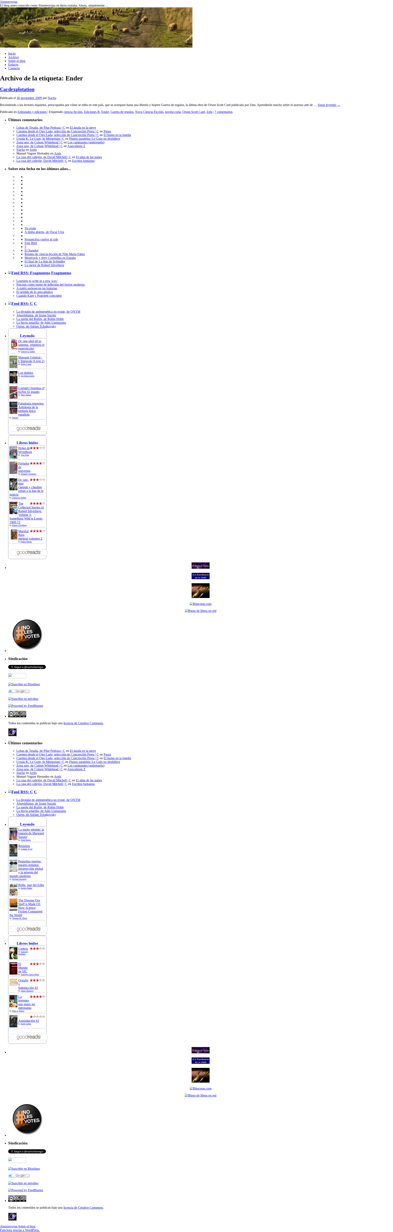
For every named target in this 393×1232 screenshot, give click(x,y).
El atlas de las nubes (89, 157)
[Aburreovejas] (24, 684)
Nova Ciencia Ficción (149, 112)
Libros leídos (27, 443)
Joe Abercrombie (27, 376)
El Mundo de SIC (23, 967)
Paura (107, 131)
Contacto (14, 68)
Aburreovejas (8, 1)
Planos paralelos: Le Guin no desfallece (94, 138)
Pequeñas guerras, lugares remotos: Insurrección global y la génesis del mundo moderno (26, 869)
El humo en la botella (117, 135)
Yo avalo (30, 228)
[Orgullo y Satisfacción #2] (14, 984)
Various (15, 417)
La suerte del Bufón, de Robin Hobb (40, 319)
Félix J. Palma (18, 1011)
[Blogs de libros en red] (200, 611)
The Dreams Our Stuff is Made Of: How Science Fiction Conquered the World (25, 908)
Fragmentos (61, 273)
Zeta (209, 112)
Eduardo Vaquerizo (28, 474)
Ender (105, 112)
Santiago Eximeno (23, 953)
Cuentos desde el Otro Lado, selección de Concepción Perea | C (57, 131)
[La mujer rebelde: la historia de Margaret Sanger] (14, 840)
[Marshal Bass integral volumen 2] (14, 538)
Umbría (23, 948)
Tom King (25, 455)
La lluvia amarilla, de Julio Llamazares (41, 322)
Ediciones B (92, 112)
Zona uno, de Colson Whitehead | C (39, 142)
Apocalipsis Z (76, 146)
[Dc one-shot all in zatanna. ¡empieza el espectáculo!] (14, 348)
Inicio (12, 53)
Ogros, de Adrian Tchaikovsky (36, 326)
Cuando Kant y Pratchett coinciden (39, 295)
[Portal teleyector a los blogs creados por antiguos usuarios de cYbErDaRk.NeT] (201, 597)
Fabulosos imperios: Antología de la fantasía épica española (31, 409)
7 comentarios (224, 112)
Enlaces (13, 64)
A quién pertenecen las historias (36, 288)
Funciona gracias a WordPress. (20, 1230)
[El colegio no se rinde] (201, 578)
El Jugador (31, 250)
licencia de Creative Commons (83, 723)
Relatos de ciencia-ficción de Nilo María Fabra (55, 254)
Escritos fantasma (83, 160)
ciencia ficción (73, 112)
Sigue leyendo (329, 105)
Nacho (52, 98)
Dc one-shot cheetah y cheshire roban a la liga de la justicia (26, 487)
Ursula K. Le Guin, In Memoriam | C (40, 138)
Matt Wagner (26, 395)
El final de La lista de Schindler (45, 261)
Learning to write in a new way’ (37, 281)
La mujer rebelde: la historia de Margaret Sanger (31, 833)
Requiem (24, 846)
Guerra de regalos (122, 112)
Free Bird (31, 243)
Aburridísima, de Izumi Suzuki (36, 315)
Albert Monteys (27, 991)
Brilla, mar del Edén (31, 885)
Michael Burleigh (19, 879)
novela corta (173, 112)
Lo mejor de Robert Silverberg (44, 265)
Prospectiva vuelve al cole (41, 239)
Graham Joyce (26, 849)
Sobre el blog (16, 61)
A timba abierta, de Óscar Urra (44, 232)
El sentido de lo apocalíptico (34, 292)
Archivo (13, 57)
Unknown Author (28, 351)
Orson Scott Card (193, 112)
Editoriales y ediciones (32, 112)
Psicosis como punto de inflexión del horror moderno (50, 284)
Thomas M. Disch (19, 918)
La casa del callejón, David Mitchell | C (41, 160)
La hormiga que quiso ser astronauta (26, 1002)
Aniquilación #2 (28, 1020)
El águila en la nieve (83, 127)
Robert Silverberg (19, 525)
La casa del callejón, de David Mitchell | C (43, 157)
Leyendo (27, 336)
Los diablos (25, 373)
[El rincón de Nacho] (201, 567)
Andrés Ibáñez (26, 888)
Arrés (33, 149)
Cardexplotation (17, 89)
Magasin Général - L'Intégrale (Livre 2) (31, 359)
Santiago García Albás (30, 974)
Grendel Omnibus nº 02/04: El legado (31, 390)
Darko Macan (26, 541)
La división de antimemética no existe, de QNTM (48, 311)
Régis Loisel (26, 364)
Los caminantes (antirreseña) (86, 142)
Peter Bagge (26, 840)
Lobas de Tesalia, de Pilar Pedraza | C (40, 127)
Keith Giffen (26, 1024)
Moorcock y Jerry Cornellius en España (50, 257)
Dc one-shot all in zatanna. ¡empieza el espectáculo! (31, 344)
